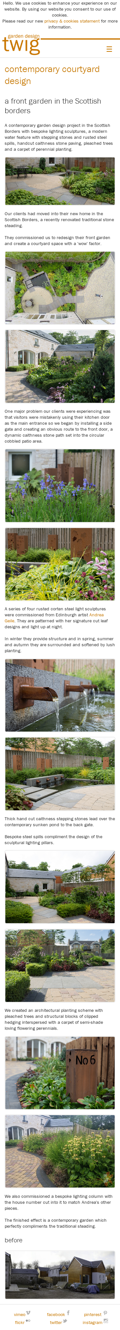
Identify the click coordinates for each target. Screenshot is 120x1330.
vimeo (19, 1314)
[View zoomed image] (60, 288)
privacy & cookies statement (72, 21)
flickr (20, 1322)
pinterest (92, 1314)
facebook (56, 1314)
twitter (56, 1322)
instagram (92, 1322)
